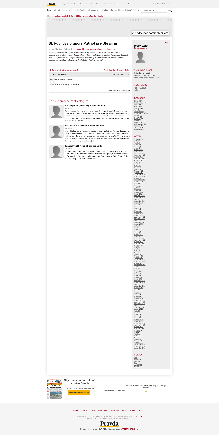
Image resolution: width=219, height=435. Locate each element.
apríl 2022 (137, 231)
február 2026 (138, 150)
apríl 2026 (137, 146)
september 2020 (139, 265)
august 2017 (138, 330)
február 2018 (138, 320)
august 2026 (138, 139)
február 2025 (138, 171)
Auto (75, 4)
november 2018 (139, 304)
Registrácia (157, 4)
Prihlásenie (166, 4)
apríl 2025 (137, 167)
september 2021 (139, 243)
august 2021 (138, 245)
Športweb (69, 4)
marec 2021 (138, 254)
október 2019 (138, 284)
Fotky (136, 358)
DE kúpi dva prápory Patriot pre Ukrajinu (90, 16)
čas (135, 105)
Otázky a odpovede (99, 410)
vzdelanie (107, 49)
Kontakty (76, 410)
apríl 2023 (137, 210)
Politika (136, 115)
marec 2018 (138, 318)
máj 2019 (137, 293)
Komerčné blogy (132, 10)
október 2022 (138, 220)
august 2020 (138, 266)
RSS (166, 43)
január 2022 (138, 236)
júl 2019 (137, 290)
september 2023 (139, 201)
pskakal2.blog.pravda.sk (141, 48)
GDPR (140, 410)
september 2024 (139, 180)
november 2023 (139, 197)
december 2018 (139, 302)
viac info (139, 416)
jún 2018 (137, 313)
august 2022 (138, 224)
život (113, 49)
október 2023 (138, 199)
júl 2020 (137, 268)
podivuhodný (98, 49)
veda (136, 122)
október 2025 (138, 157)
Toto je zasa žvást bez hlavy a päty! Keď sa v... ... (66, 85)
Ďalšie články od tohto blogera (68, 101)
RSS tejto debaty (124, 90)
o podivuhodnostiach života (63, 16)
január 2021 (138, 258)
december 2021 (139, 238)
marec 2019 (138, 297)
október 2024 (138, 178)
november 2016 (139, 346)
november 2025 (139, 155)
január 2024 (138, 194)
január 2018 (138, 321)
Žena (92, 4)
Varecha (98, 4)
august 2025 (138, 160)
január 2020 (138, 279)
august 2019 (138, 288)
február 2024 (138, 192)
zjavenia (137, 129)
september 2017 (139, 328)
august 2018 (138, 309)
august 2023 (138, 203)
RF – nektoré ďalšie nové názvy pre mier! (84, 126)
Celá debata (113, 90)
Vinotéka (137, 366)
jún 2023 (137, 206)
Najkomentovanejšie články (98, 10)
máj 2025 (137, 166)
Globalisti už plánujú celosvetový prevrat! (64, 70)
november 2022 (139, 219)
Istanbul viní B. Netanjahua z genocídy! (84, 146)
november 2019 (139, 282)
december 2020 (139, 259)
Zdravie (87, 4)
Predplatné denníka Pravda (79, 393)
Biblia (136, 101)
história (136, 108)
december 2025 (139, 153)
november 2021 (139, 240)
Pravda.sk (137, 359)
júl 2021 (137, 247)
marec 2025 (138, 169)
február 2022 (138, 235)
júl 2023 (137, 205)
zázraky (137, 126)
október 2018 (138, 305)
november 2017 (139, 325)
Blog (49, 10)
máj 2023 (137, 208)
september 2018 (139, 307)
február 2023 (138, 213)
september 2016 (139, 348)
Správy (62, 4)
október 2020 (138, 263)
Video (119, 4)
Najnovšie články (60, 10)
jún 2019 (137, 291)
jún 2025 (137, 164)
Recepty (137, 361)
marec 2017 (138, 339)
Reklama (86, 410)
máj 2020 (137, 272)
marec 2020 (138, 275)
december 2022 (139, 217)
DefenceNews (127, 4)
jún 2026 (137, 143)
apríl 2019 (137, 295)
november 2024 (139, 176)
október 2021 (138, 242)
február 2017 (138, 341)
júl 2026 (137, 141)
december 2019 (139, 281)
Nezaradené (138, 112)
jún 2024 (137, 185)
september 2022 (139, 222)
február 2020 (138, 277)
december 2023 (139, 196)
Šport (136, 363)
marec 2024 (138, 190)
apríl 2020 (137, 274)
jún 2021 (137, 249)
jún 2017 (137, 334)
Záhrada (105, 4)
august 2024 (138, 182)
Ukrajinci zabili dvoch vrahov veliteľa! (116, 70)
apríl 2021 (137, 252)
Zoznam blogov (117, 10)
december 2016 (139, 344)
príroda (136, 117)
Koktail (80, 4)
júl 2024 (137, 183)
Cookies (132, 410)
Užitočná (113, 4)
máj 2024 (137, 187)
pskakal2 (80, 49)
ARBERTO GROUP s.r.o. (130, 429)
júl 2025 (137, 162)
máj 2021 (137, 251)
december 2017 (139, 323)
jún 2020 (137, 270)
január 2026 (138, 151)
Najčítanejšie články (77, 10)
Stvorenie (137, 120)
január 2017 (138, 343)
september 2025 (139, 159)
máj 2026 (137, 144)
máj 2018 (137, 314)
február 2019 (138, 298)
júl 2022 (137, 226)
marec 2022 (138, 233)
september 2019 (139, 286)
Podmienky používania (118, 410)
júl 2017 (137, 332)
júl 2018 (137, 311)
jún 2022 (137, 228)
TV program (138, 365)
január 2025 (138, 173)
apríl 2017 (137, 337)
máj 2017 (137, 336)
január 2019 (138, 300)
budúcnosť (88, 49)
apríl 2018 (137, 316)
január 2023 (138, 215)
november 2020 (139, 261)
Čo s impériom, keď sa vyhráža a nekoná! (85, 106)
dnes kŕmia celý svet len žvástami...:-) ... (63, 80)
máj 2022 (137, 229)
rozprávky (137, 119)
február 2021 (138, 256)
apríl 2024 (137, 189)
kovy (135, 110)
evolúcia (137, 106)
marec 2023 (138, 212)
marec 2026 (138, 148)
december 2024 (139, 174)
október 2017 (138, 327)
